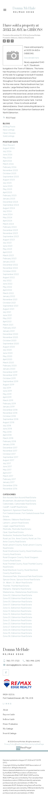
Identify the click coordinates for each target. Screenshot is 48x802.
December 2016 (10, 485)
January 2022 (9, 296)
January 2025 (9, 198)
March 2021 (8, 324)
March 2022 (8, 293)
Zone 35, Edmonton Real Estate (17, 633)
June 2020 (8, 353)
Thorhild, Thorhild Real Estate (16, 585)
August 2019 (8, 384)
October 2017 (9, 454)
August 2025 (9, 179)
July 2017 (7, 463)
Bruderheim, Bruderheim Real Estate (19, 500)
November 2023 (10, 233)
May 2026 (7, 157)
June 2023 (7, 246)
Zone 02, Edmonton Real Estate (17, 595)
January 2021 (9, 331)
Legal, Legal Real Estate (14, 526)
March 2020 (8, 362)
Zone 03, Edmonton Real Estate (17, 598)
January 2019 (9, 406)
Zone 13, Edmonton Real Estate (17, 611)
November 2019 (10, 375)
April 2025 (7, 192)
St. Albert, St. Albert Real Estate (17, 582)
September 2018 (10, 419)
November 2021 (10, 299)
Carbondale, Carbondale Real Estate (19, 503)
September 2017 (10, 457)
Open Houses (9, 133)
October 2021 (9, 302)
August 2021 (8, 309)
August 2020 (9, 346)
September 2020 (11, 343)
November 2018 (10, 413)
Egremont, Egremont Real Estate (18, 510)
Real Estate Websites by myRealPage (30, 744)
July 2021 (7, 312)
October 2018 (9, 416)
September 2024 (11, 205)
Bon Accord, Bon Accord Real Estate (19, 497)
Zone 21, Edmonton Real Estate (17, 620)
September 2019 (10, 381)
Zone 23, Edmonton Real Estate (17, 623)
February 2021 (9, 327)
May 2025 (7, 189)
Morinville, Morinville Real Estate (17, 529)
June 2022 (7, 283)
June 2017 (7, 466)
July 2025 (7, 183)
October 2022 (9, 271)
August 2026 (9, 148)
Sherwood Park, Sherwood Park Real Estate (23, 576)
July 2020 (7, 349)
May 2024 (7, 217)
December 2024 (10, 201)
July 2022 (7, 280)
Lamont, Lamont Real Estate (16, 522)
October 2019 (9, 378)
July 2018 (7, 425)
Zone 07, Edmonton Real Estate (17, 604)
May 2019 (7, 394)
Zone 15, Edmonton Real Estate (17, 614)
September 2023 (11, 236)
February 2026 (9, 167)
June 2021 (7, 315)
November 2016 (10, 488)
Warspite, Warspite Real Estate (17, 588)
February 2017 (9, 479)
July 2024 (7, 211)
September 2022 (11, 274)
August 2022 (9, 277)
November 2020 (10, 337)
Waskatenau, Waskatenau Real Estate (20, 592)
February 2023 (9, 258)
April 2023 (7, 252)
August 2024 (9, 208)
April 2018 (7, 435)
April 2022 (7, 290)
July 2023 (7, 242)
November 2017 (10, 450)
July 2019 (7, 387)
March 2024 (8, 224)
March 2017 (8, 476)
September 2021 (10, 305)
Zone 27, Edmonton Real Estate (17, 626)
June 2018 (7, 428)
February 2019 (9, 403)
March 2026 (8, 164)
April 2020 (7, 359)
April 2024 (7, 220)
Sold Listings (8, 136)
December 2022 (10, 264)
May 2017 (7, 469)
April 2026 (7, 160)
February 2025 (9, 195)
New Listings (9, 129)
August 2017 (8, 460)
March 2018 (8, 438)
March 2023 (8, 255)
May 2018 (7, 431)
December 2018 (10, 409)
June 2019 (7, 390)
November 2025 (10, 170)
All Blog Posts (9, 126)
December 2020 (10, 334)
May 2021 (7, 318)
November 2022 (10, 268)
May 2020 (7, 356)
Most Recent (9, 145)
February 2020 (10, 365)
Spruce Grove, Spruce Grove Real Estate (21, 579)
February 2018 (9, 441)
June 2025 (7, 186)
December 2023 (10, 230)
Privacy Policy (9, 744)
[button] (6, 672)
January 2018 (9, 444)
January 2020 (9, 368)
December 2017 (10, 447)
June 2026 (7, 154)
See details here (31, 57)
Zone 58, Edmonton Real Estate (17, 636)
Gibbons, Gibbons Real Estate (22, 38)
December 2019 (10, 372)
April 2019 (7, 397)
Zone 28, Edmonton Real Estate (17, 629)
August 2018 (8, 422)
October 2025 (9, 173)
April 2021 (7, 321)
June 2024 (8, 214)
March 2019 (8, 400)
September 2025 (11, 176)
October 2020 (9, 340)
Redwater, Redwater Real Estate (18, 535)
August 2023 (9, 239)
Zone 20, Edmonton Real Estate (17, 617)
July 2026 (7, 151)
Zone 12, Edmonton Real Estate (17, 607)
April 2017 (7, 472)
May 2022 (7, 287)
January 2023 (9, 261)
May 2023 (7, 249)
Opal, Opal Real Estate (13, 532)
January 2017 (9, 482)
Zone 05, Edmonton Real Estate (17, 601)
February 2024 (10, 227)
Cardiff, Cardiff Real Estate (15, 507)
